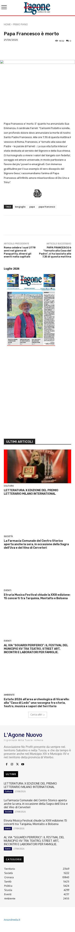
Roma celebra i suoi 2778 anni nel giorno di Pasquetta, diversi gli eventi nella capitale (20, 252)
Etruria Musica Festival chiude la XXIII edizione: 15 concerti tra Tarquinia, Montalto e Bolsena (37, 596)
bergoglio (20, 206)
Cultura (9, 486)
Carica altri (36, 714)
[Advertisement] (37, 393)
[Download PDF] (37, 195)
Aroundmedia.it (12, 919)
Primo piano (20, 24)
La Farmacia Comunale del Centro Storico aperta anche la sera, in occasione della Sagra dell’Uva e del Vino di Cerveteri (36, 544)
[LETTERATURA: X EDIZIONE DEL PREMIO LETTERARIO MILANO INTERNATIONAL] (37, 466)
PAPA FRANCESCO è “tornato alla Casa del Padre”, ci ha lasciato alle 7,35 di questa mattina (55, 252)
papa (32, 206)
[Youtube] (22, 764)
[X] (17, 764)
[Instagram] (12, 764)
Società (8, 536)
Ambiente (9, 695)
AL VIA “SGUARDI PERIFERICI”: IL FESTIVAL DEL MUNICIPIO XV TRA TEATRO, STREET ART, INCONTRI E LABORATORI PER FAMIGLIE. (36, 649)
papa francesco (47, 206)
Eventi (7, 590)
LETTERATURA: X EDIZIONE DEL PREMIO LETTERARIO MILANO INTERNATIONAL (31, 491)
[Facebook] (6, 764)
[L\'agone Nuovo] (37, 7)
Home (7, 24)
